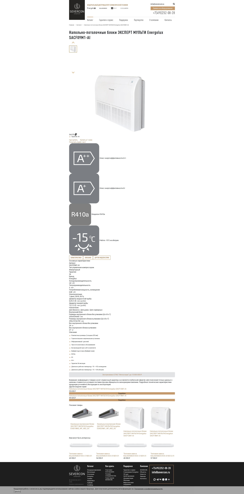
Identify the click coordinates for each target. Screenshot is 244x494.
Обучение (126, 480)
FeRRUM (89, 483)
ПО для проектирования (128, 475)
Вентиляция (91, 472)
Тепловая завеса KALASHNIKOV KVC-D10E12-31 (162, 455)
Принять (17, 491)
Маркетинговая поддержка (128, 483)
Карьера (143, 476)
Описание (88, 257)
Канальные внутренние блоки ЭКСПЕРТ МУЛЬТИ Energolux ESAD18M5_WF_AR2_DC (82, 426)
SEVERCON (143, 470)
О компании (154, 20)
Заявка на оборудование (163, 8)
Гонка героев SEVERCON (109, 479)
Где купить (73, 140)
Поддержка (123, 20)
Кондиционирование (94, 470)
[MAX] (154, 479)
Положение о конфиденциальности (76, 484)
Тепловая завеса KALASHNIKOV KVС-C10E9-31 (134, 455)
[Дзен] (168, 479)
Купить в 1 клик (86, 140)
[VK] (160, 479)
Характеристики (76, 257)
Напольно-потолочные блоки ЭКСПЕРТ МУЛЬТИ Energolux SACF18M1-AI (97, 396)
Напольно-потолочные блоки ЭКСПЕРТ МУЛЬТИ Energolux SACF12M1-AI (97, 389)
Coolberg (90, 485)
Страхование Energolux (130, 472)
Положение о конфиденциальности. (88, 490)
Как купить (109, 466)
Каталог (90, 20)
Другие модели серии (102, 257)
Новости (143, 474)
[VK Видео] (163, 479)
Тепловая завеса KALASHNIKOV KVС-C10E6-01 (80, 455)
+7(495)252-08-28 (164, 13)
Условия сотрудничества (110, 475)
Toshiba (89, 478)
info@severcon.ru (157, 4)
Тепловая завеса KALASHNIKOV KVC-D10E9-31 (107, 455)
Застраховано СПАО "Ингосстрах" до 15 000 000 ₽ (122, 375)
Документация (128, 478)
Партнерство (138, 20)
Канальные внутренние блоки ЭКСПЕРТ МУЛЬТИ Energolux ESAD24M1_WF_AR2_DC (109, 426)
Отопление (90, 474)
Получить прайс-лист (77, 142)
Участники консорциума (109, 471)
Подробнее (122, 393)
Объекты (143, 472)
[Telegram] (157, 479)
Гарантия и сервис (106, 20)
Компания (144, 466)
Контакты (168, 20)
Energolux (90, 476)
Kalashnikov (91, 481)
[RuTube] (166, 479)
